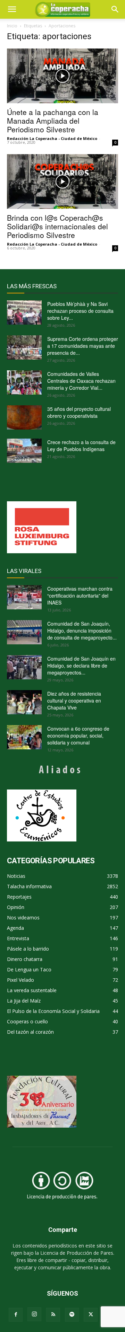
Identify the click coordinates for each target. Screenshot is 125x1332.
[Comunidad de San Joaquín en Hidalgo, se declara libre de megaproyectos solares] (24, 667)
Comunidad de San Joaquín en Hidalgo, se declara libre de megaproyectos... (81, 665)
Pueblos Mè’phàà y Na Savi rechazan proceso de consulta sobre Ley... (80, 310)
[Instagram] (34, 1314)
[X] (91, 1315)
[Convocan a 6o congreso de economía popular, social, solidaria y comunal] (24, 737)
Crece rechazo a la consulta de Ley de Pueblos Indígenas (81, 445)
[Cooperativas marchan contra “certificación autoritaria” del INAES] (24, 597)
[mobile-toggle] (12, 9)
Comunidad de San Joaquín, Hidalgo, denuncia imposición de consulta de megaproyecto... (82, 630)
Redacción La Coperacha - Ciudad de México (52, 138)
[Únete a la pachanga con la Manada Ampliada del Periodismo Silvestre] (62, 75)
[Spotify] (72, 1315)
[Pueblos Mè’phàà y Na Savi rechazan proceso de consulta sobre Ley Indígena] (24, 312)
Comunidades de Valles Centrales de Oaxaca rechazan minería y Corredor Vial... (81, 380)
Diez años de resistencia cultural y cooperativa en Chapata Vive (74, 700)
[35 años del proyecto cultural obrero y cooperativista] (24, 417)
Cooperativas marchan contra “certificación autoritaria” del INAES (79, 595)
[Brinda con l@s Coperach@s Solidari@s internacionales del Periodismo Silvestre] (62, 181)
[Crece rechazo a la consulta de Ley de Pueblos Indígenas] (24, 451)
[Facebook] (16, 1315)
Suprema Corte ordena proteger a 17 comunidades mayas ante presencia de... (82, 345)
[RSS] (53, 1315)
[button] (115, 9)
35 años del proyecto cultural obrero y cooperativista (79, 412)
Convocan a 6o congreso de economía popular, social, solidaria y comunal (78, 735)
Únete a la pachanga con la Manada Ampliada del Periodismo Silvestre (52, 120)
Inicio (12, 26)
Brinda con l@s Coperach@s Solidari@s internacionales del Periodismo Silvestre (57, 226)
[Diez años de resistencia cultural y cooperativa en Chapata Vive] (24, 702)
